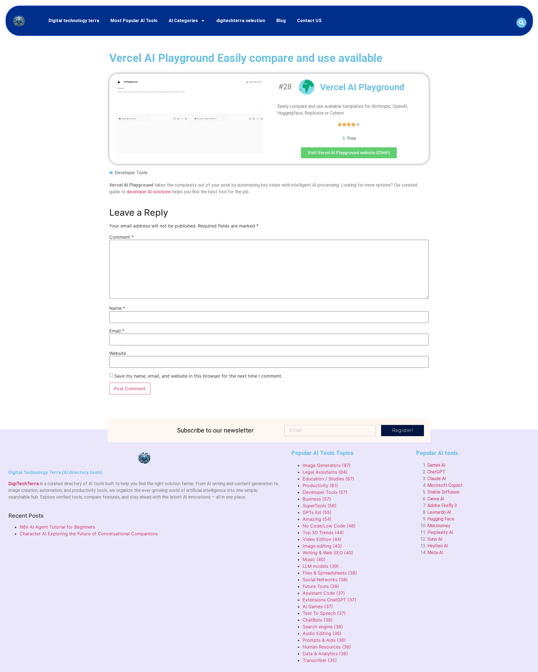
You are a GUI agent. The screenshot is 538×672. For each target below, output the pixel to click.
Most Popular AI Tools (133, 20)
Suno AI (434, 539)
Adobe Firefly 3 (442, 505)
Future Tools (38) (321, 586)
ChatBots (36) (318, 620)
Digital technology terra (73, 20)
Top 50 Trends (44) (323, 532)
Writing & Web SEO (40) (328, 552)
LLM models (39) (321, 566)
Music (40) (314, 559)
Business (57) (317, 499)
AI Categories (183, 20)
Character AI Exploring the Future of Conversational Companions (89, 533)
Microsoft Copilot (445, 485)
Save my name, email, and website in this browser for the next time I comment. (198, 376)
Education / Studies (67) (328, 479)
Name (117, 308)
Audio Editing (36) (322, 633)
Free (351, 138)
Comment (121, 237)
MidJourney (438, 525)
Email (116, 331)
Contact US (309, 20)
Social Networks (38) (325, 579)
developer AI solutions (149, 191)
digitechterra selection (240, 20)
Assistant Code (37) (324, 593)
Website (117, 353)
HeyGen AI (437, 545)
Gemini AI (436, 465)
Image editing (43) (322, 546)
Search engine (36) (323, 626)
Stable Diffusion (443, 492)
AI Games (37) (318, 606)
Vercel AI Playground (362, 87)
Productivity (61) (320, 485)
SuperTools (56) (320, 505)
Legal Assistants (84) (325, 472)
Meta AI (435, 552)
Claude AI (436, 478)
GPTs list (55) (317, 512)
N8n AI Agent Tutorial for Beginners (57, 527)
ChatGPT (436, 472)
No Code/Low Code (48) (329, 526)
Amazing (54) (317, 519)
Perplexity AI (440, 532)
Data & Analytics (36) (325, 653)
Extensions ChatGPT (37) (329, 600)
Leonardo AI (439, 512)
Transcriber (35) (320, 660)
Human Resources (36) (327, 647)
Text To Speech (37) (324, 613)
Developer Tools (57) (325, 492)
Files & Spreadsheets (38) (330, 573)
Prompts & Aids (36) (324, 640)
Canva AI (435, 498)
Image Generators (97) (327, 465)
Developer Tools (131, 172)
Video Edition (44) (322, 539)
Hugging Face (440, 519)
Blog (281, 20)
